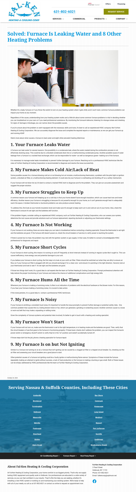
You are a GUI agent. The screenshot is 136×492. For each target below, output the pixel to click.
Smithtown (99, 440)
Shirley (37, 440)
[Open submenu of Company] (127, 18)
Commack (99, 401)
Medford (98, 417)
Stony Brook (37, 445)
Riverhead (37, 434)
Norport (99, 423)
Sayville (99, 434)
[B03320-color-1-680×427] (24, 2)
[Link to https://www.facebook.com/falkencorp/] (94, 481)
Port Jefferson (99, 429)
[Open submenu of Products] (107, 18)
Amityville (37, 395)
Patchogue (37, 429)
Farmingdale (37, 406)
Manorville (37, 417)
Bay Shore (99, 395)
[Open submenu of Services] (63, 18)
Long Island (98, 412)
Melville (37, 423)
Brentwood (37, 401)
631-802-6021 (65, 12)
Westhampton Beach (99, 445)
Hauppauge (98, 406)
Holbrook (37, 412)
